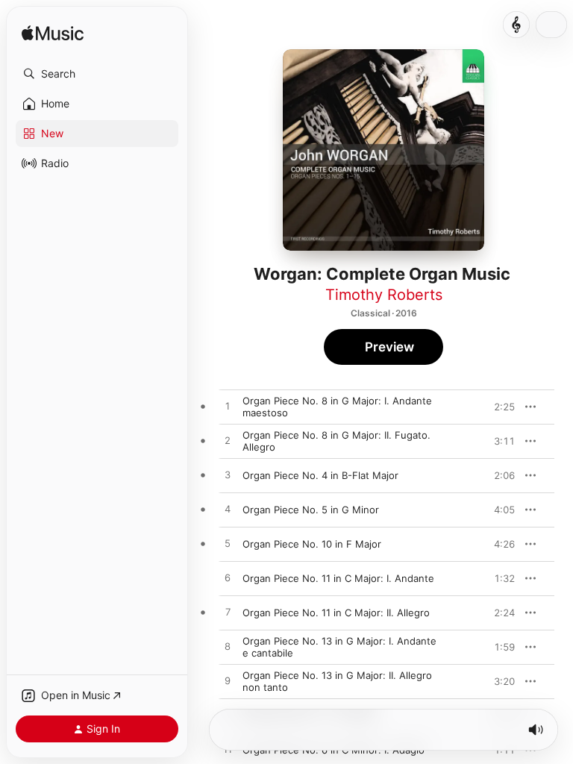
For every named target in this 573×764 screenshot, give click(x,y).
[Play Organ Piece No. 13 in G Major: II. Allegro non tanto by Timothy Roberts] (227, 681)
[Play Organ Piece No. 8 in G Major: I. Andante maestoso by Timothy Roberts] (227, 406)
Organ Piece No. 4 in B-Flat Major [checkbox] (320, 475)
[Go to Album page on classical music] (516, 24)
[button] (97, 74)
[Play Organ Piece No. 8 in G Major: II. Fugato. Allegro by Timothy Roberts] (227, 441)
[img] (53, 34)
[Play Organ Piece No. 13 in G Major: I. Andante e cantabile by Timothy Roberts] (227, 647)
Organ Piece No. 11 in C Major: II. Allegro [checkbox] (336, 613)
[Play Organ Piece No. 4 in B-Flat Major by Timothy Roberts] (227, 475)
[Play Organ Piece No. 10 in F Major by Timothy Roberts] (227, 544)
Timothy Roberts (383, 295)
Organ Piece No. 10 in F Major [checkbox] (311, 544)
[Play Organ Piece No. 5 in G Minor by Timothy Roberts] (227, 509)
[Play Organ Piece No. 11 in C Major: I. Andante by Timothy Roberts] (227, 578)
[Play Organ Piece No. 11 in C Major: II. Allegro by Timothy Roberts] (227, 612)
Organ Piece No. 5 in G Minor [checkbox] (310, 510)
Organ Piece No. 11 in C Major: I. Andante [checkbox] (338, 578)
